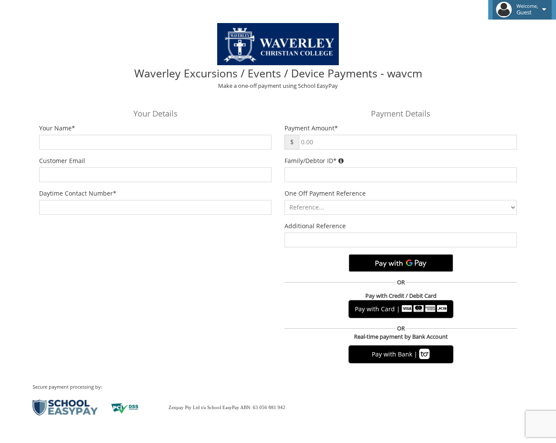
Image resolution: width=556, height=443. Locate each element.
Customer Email (64, 161)
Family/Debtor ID (311, 161)
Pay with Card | (378, 309)
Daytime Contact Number (77, 193)
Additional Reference (317, 226)
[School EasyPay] (65, 407)
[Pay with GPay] (401, 263)
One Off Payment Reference (327, 193)
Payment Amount (311, 128)
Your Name (57, 128)
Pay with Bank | (395, 354)
